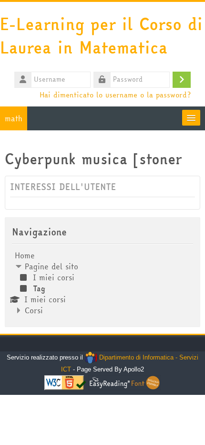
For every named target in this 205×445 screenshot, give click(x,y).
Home (25, 255)
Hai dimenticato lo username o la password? (115, 94)
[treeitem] (102, 283)
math (13, 118)
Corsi (34, 310)
